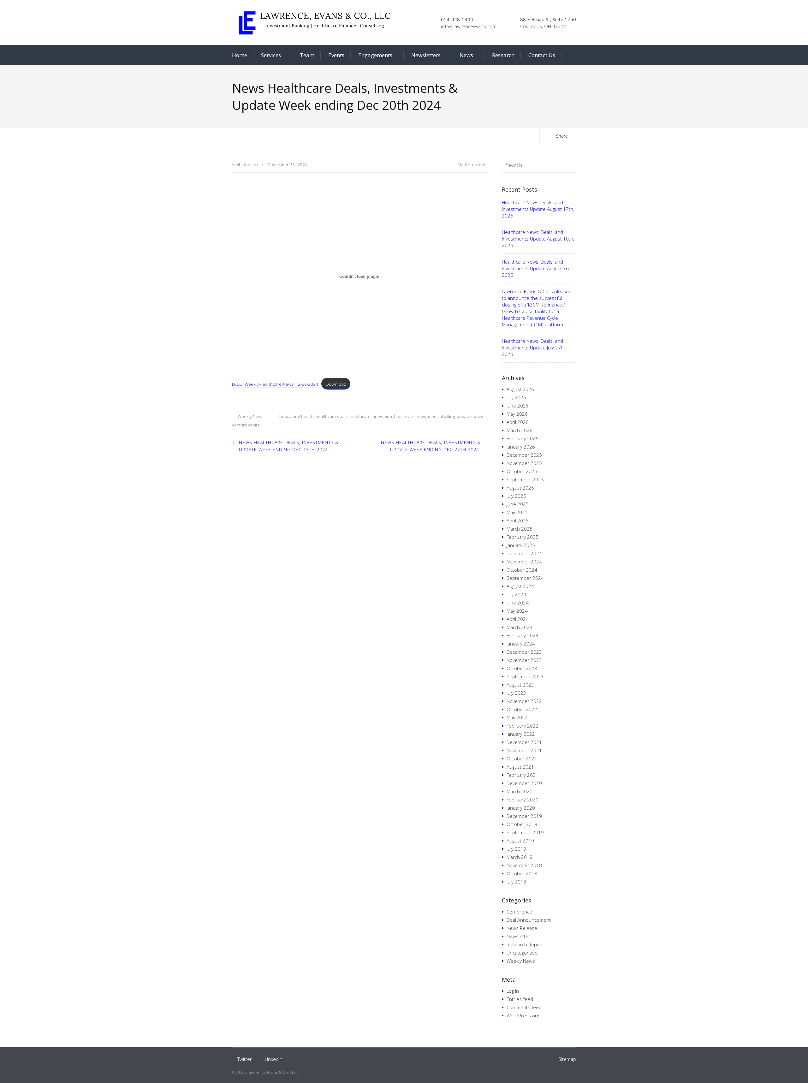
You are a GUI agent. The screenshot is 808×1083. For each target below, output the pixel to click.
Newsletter (518, 936)
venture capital (246, 425)
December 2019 (524, 816)
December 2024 (524, 553)
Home (239, 55)
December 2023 (524, 652)
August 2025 (520, 488)
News (466, 55)
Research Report (525, 944)
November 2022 (524, 701)
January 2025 (521, 545)
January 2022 (521, 734)
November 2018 (524, 865)
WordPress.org (523, 1015)
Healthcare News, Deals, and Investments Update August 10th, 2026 (538, 238)
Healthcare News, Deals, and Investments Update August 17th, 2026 (538, 209)
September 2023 (525, 676)
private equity (470, 416)
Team (307, 55)
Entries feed (520, 999)
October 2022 (522, 709)
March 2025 (519, 529)
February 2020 (522, 799)
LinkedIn (273, 1059)
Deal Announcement (529, 920)
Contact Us (541, 55)
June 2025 (518, 504)
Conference (519, 911)
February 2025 (522, 537)
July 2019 (516, 849)
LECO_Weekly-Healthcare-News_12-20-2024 (275, 384)
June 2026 (518, 405)
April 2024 (518, 619)
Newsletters (426, 55)
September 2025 (525, 479)
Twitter (244, 1059)
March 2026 (519, 430)
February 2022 (522, 726)
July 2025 (516, 496)
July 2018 (516, 881)
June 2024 (518, 602)
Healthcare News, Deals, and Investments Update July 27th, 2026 (534, 347)
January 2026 (521, 446)
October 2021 (522, 758)
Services (271, 55)
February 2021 (522, 775)
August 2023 (520, 684)
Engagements (375, 55)
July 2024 (516, 594)
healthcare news (410, 416)
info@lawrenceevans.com (468, 26)
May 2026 (517, 414)
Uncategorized (522, 952)
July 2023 (516, 693)
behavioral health (296, 416)
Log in (513, 991)
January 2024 (521, 643)
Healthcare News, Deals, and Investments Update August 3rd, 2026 (537, 268)
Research (503, 55)
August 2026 (520, 389)
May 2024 (517, 611)
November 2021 (524, 750)
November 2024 (524, 561)
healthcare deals (331, 416)
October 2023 (522, 668)
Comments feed (524, 1007)
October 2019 (522, 824)
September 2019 (525, 832)
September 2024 (525, 578)
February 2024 (522, 635)
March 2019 (519, 857)
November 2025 (524, 463)
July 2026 (516, 397)
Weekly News (251, 416)
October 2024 (522, 570)
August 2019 (520, 840)
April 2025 (518, 520)
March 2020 (519, 791)
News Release (522, 928)
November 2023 (524, 660)
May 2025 (517, 512)
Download (336, 384)
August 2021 (520, 767)
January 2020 (521, 808)
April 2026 (518, 422)
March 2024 (519, 627)
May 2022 (517, 717)
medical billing (441, 416)
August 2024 (520, 586)
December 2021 (524, 742)
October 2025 (522, 471)
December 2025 (524, 455)
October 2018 (522, 873)
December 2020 (524, 783)
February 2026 (522, 438)
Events (336, 55)
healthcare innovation (371, 416)
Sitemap (567, 1059)
